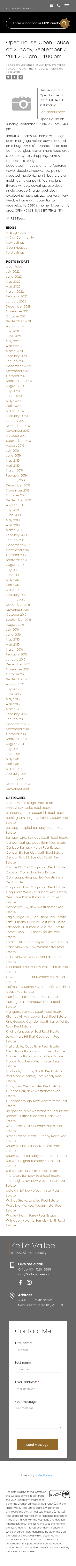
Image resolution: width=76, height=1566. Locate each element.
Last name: (23, 1362)
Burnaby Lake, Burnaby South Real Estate (37, 837)
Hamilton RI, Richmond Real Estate (32, 996)
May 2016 (13, 639)
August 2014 (15, 744)
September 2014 (18, 739)
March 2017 (14, 589)
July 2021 (12, 331)
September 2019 (18, 440)
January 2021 (15, 361)
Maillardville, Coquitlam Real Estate (32, 1046)
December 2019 (18, 426)
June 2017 (13, 575)
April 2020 (13, 405)
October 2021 (16, 316)
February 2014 (16, 773)
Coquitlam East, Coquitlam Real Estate (35, 887)
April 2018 (13, 525)
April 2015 (13, 704)
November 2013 (17, 788)
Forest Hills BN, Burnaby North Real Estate (37, 942)
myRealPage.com (45, 1475)
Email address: (26, 1382)
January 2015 (16, 719)
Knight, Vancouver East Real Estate (32, 1031)
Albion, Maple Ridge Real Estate (30, 803)
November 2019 (18, 430)
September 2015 (18, 679)
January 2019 (16, 480)
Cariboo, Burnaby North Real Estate (33, 847)
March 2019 (14, 470)
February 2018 (16, 535)
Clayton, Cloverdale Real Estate (30, 872)
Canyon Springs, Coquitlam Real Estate (36, 842)
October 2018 (16, 495)
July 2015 (12, 689)
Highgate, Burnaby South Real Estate (34, 1011)
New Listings (15, 242)
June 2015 (13, 694)
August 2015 (15, 684)
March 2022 (15, 291)
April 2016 (13, 644)
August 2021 (15, 326)
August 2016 (15, 624)
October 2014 (16, 734)
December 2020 (18, 366)
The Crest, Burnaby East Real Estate (33, 1175)
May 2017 (12, 580)
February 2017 (16, 595)
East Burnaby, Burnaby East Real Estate (35, 922)
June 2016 (13, 634)
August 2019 (15, 445)
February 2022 (17, 296)
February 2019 (16, 475)
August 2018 (15, 505)
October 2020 (16, 376)
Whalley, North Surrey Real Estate (31, 1215)
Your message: (26, 1402)
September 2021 (18, 321)
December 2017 (18, 545)
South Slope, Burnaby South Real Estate (36, 1156)
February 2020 (17, 416)
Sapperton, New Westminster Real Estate (37, 1111)
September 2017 (18, 560)
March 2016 (14, 649)
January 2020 (16, 420)
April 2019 (13, 465)
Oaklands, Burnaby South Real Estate (34, 1071)
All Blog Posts (16, 232)
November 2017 (17, 550)
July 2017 (12, 570)
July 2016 (12, 629)
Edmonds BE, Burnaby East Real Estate (35, 927)
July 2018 (12, 510)
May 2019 (13, 460)
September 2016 (18, 619)
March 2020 (15, 411)
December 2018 (18, 485)
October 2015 (16, 674)
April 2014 (12, 764)
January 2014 (15, 778)
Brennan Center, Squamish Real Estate (35, 812)
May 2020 (13, 401)
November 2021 (17, 311)
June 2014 (13, 754)
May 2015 (13, 699)
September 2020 (19, 381)
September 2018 (18, 500)
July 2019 (12, 450)
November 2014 (17, 729)
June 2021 (13, 336)
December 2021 (18, 306)
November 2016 (18, 609)
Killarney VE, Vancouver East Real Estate (36, 1016)
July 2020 (13, 391)
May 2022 (13, 281)
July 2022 (13, 271)
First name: (23, 1343)
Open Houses (16, 247)
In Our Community (20, 237)
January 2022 (16, 301)
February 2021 (16, 356)
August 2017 (15, 565)
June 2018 (13, 515)
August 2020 (15, 386)
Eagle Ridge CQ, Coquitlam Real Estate (36, 917)
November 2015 (18, 669)
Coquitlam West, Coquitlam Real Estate (36, 892)
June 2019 (13, 455)
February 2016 (16, 654)
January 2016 (16, 659)
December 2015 (18, 664)
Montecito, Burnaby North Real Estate (34, 1056)
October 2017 (16, 555)
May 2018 (13, 520)
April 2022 (13, 286)
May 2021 (12, 341)
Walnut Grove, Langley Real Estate (32, 1200)
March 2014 (14, 769)
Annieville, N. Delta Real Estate (28, 807)
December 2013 (18, 784)
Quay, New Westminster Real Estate (33, 1086)
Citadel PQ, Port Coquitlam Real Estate (35, 867)
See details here (52, 112)
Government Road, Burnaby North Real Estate (35, 70)
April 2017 (12, 585)
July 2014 (12, 749)
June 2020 (14, 396)
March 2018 (14, 530)
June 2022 (14, 276)
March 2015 (14, 709)
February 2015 (16, 714)
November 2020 (18, 371)
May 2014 (12, 759)
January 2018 (16, 540)
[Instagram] (31, 1283)
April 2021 (12, 346)
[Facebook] (22, 1283)
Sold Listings (15, 252)
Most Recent (16, 266)
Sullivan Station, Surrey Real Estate (32, 1171)
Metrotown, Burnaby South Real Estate (35, 1051)
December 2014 (18, 724)
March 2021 (14, 351)
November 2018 (18, 490)
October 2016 (16, 614)
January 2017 (15, 600)
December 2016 (18, 604)
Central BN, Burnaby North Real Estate (35, 852)
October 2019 (16, 435)
